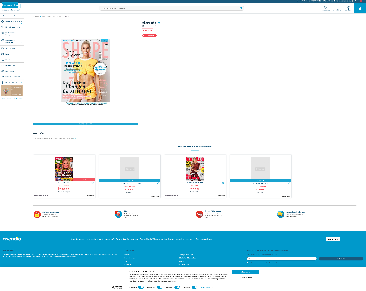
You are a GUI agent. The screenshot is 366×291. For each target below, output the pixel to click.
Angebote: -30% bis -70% (13, 21)
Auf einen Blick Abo (260, 183)
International (9, 71)
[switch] (159, 287)
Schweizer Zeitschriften (13, 77)
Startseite (36, 16)
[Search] (241, 8)
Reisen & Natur (10, 65)
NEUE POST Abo (64, 183)
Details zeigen (205, 287)
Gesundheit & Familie (54, 16)
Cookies (181, 261)
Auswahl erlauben (246, 277)
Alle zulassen (245, 272)
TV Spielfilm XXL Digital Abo (129, 183)
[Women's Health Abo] (195, 169)
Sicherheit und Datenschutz (187, 258)
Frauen (44, 16)
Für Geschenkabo (11, 82)
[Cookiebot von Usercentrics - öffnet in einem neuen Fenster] (116, 287)
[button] (93, 183)
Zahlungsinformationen (186, 255)
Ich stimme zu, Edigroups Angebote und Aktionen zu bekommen (265, 262)
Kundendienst (128, 264)
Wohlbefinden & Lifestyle (10, 34)
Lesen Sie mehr (333, 239)
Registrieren (341, 258)
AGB (125, 261)
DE (361, 1)
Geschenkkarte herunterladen (12, 99)
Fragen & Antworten (131, 258)
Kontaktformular (184, 264)
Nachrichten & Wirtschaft (10, 42)
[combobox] (171, 8)
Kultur (7, 54)
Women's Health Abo (195, 183)
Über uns (127, 255)
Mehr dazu (72, 257)
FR (355, 1)
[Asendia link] (12, 239)
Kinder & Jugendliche (12, 27)
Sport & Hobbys (10, 48)
